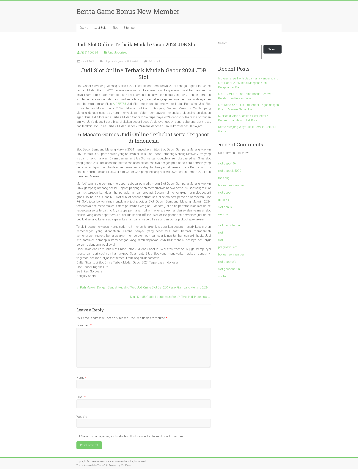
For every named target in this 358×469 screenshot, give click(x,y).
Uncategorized (118, 52)
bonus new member (231, 185)
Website (81, 416)
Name (81, 377)
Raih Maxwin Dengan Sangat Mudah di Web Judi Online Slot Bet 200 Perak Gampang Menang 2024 (142, 287)
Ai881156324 (89, 52)
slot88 (135, 61)
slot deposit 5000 (229, 170)
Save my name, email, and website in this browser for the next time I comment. (132, 436)
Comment (84, 325)
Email (81, 397)
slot (220, 232)
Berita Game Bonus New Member (128, 11)
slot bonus (225, 207)
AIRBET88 (119, 104)
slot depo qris (227, 261)
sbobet (222, 276)
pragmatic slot (227, 247)
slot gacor (108, 61)
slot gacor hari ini (122, 61)
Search (222, 43)
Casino (83, 27)
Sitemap (129, 27)
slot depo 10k (227, 163)
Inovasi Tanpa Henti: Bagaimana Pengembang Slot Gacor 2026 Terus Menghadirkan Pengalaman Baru (248, 83)
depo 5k (223, 200)
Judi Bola (100, 27)
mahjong (224, 178)
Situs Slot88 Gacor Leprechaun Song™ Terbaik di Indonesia (170, 297)
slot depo (224, 192)
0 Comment (154, 61)
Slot (115, 27)
